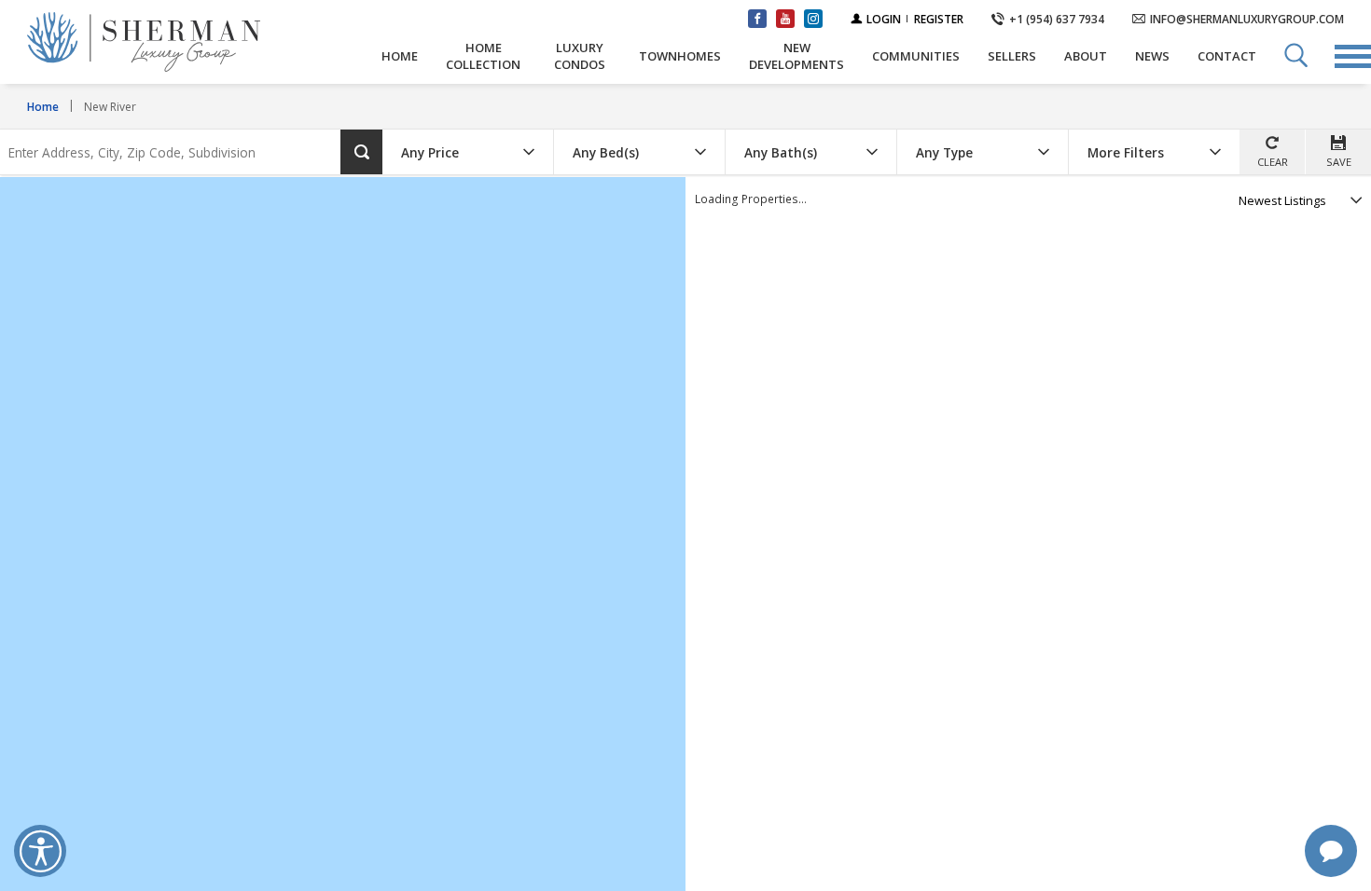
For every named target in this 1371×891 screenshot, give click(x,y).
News (1152, 56)
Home (399, 56)
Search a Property (1295, 56)
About (1085, 56)
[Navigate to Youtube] (785, 18)
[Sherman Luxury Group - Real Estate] (190, 42)
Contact (1227, 56)
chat (1331, 851)
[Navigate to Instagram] (813, 18)
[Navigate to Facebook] (757, 18)
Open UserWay (40, 851)
